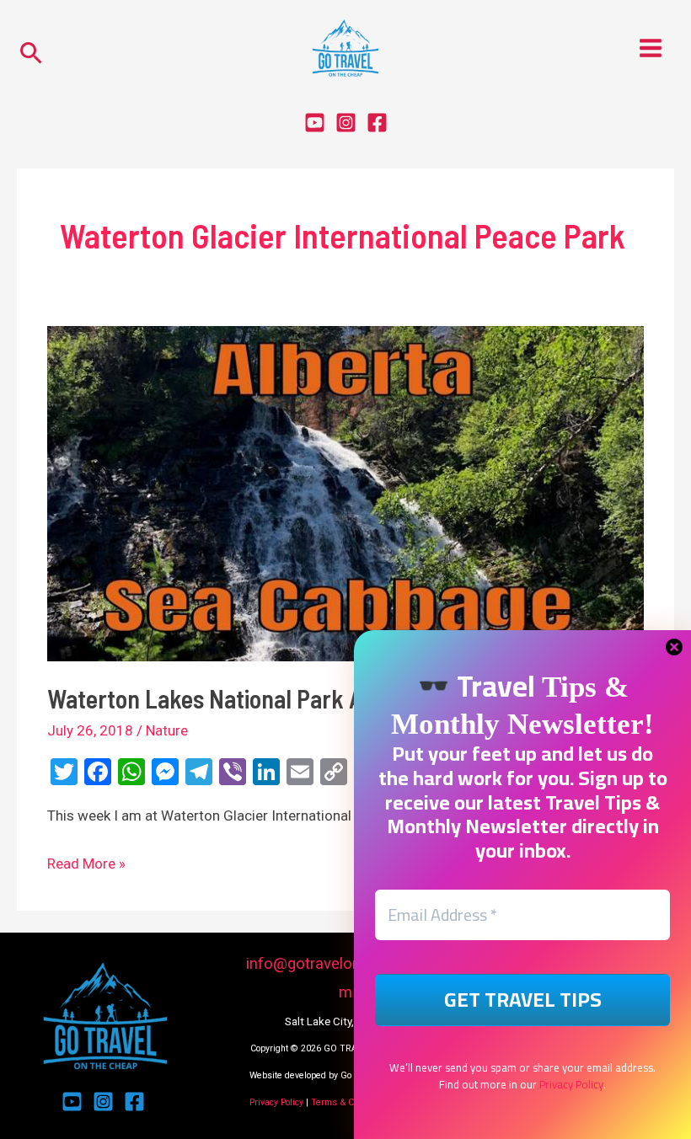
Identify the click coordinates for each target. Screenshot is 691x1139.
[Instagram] (345, 122)
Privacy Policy (276, 1102)
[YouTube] (314, 122)
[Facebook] (377, 122)
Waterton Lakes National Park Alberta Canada (274, 698)
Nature (167, 730)
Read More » (86, 861)
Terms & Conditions (350, 1102)
